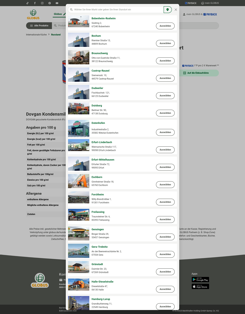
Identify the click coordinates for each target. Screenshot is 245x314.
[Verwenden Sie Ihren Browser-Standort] (168, 9)
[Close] (176, 9)
